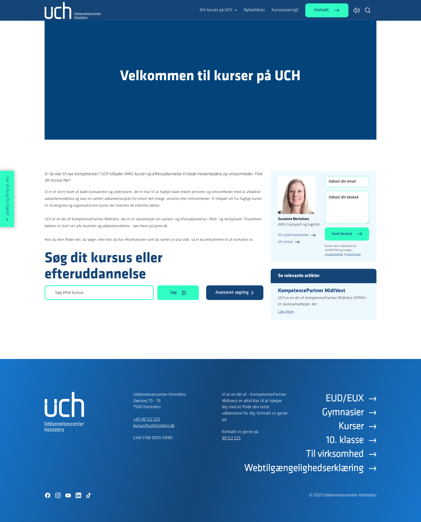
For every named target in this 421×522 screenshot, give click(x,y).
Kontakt (322, 10)
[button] (368, 10)
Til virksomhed (335, 454)
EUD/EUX (345, 399)
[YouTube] (68, 495)
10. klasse (345, 440)
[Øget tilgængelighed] (357, 10)
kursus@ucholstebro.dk (153, 426)
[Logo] (73, 10)
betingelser (354, 254)
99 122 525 (231, 438)
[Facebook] (47, 495)
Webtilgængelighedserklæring (304, 468)
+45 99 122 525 (146, 419)
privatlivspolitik (334, 254)
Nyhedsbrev (254, 10)
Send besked (342, 234)
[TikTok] (88, 495)
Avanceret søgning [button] (232, 292)
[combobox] (99, 292)
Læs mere (286, 312)
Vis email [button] (285, 242)
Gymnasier (343, 412)
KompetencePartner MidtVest (311, 291)
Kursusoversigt (285, 10)
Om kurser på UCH (216, 10)
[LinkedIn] (78, 495)
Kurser (351, 426)
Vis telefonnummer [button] (293, 235)
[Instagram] (58, 495)
